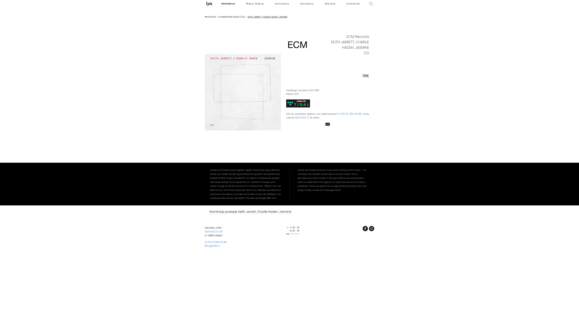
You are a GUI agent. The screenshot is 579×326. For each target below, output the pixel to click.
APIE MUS (330, 3)
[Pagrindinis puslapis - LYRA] (209, 4)
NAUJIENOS (307, 3)
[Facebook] (365, 228)
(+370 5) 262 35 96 (349, 114)
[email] (327, 125)
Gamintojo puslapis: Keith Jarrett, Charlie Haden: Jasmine (250, 212)
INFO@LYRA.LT (212, 246)
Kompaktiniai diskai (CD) (232, 16)
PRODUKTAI (228, 3)
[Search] (371, 4)
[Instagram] (371, 228)
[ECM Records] (297, 44)
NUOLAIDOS (282, 3)
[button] (243, 92)
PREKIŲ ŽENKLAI (255, 3)
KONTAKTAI (353, 3)
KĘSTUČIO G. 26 (304, 117)
